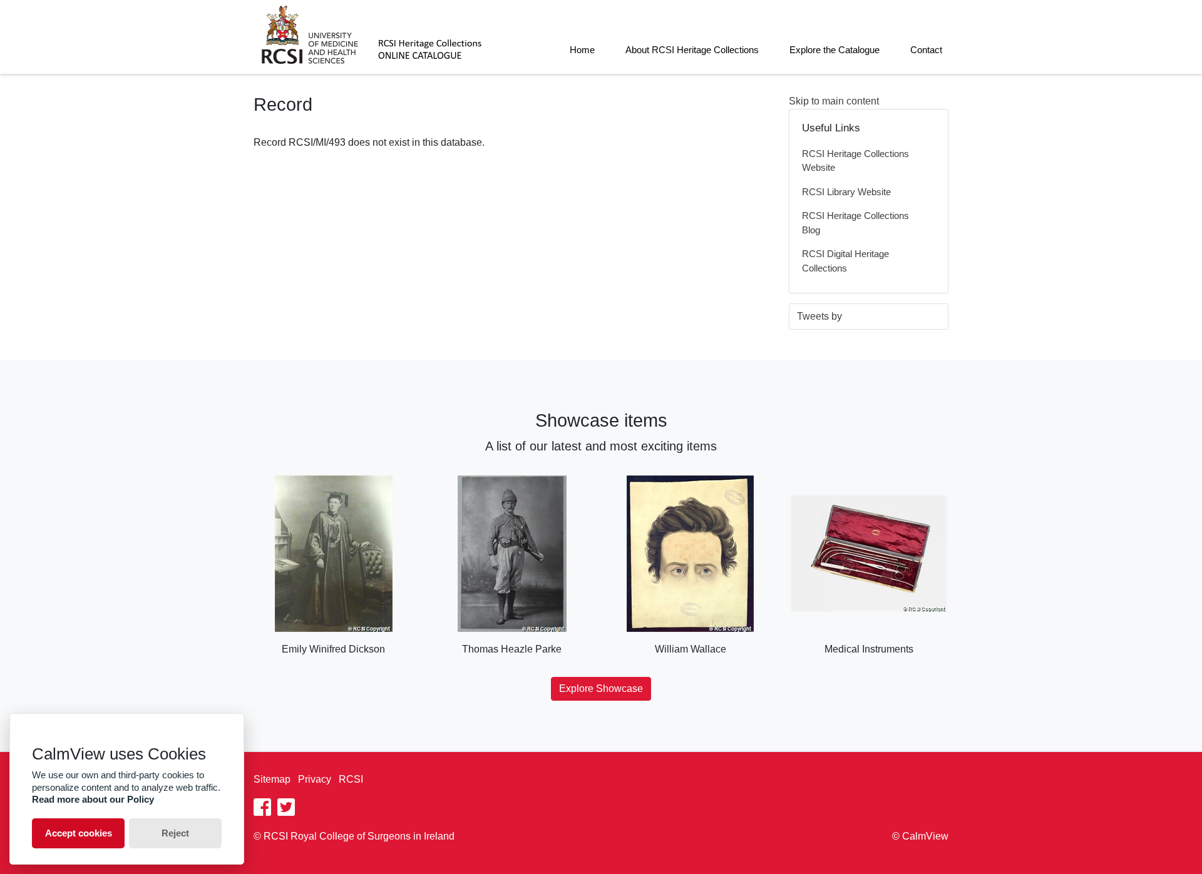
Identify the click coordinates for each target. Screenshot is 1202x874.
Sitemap (272, 779)
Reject (175, 833)
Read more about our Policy (93, 799)
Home (582, 49)
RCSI (351, 779)
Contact (926, 49)
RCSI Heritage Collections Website (855, 160)
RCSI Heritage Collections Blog (855, 222)
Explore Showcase (601, 688)
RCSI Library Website (846, 191)
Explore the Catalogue (834, 49)
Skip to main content (834, 101)
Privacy (314, 779)
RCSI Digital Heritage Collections (845, 260)
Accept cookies (78, 833)
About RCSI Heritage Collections (692, 49)
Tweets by (819, 316)
